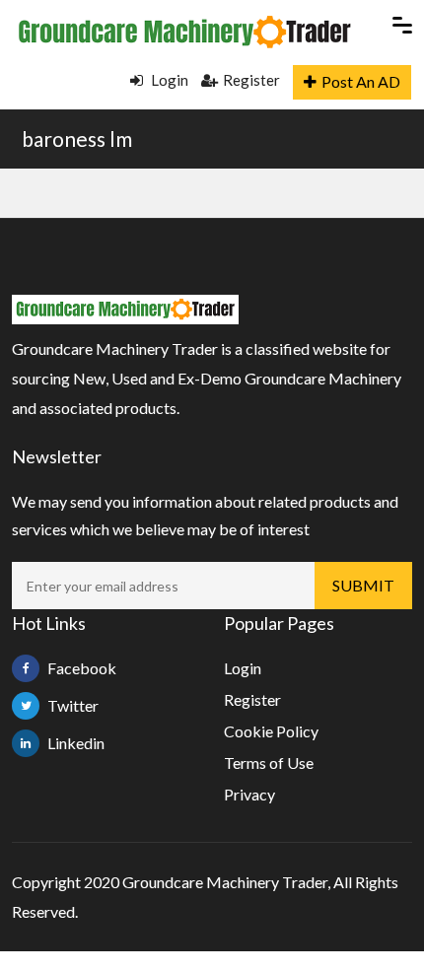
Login (168, 80)
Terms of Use (269, 762)
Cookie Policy (271, 731)
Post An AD (360, 81)
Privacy (249, 794)
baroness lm (77, 138)
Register (251, 80)
